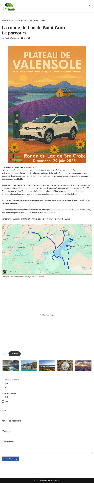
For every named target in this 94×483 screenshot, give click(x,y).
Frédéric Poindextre (12, 38)
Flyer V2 (4, 354)
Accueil (4, 20)
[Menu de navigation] (89, 6)
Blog (10, 20)
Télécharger (14, 354)
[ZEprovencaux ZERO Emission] (8, 6)
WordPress (55, 481)
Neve (36, 481)
